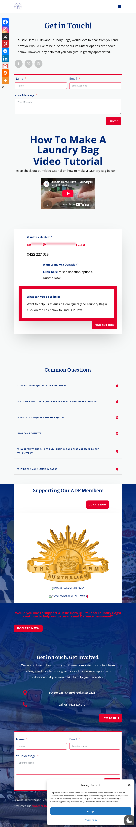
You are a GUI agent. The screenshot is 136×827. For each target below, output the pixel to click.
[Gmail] (5, 65)
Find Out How (105, 325)
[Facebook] (5, 22)
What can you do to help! (43, 297)
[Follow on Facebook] (19, 64)
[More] (5, 80)
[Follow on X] (29, 64)
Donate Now (98, 504)
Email (73, 79)
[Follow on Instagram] (38, 64)
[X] (5, 36)
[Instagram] (5, 29)
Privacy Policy (91, 819)
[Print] (5, 73)
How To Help (111, 718)
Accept (91, 811)
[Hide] (3, 87)
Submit (113, 121)
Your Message (24, 95)
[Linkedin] (5, 58)
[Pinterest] (5, 44)
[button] (129, 785)
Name (19, 79)
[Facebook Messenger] (5, 51)
